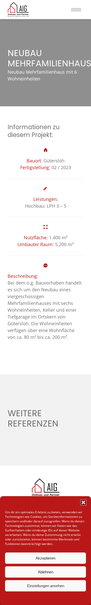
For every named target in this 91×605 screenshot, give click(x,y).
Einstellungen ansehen (45, 586)
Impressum (69, 598)
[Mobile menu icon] (76, 9)
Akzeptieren (45, 558)
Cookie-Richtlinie (26, 598)
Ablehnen (45, 572)
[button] (83, 502)
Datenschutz (49, 598)
